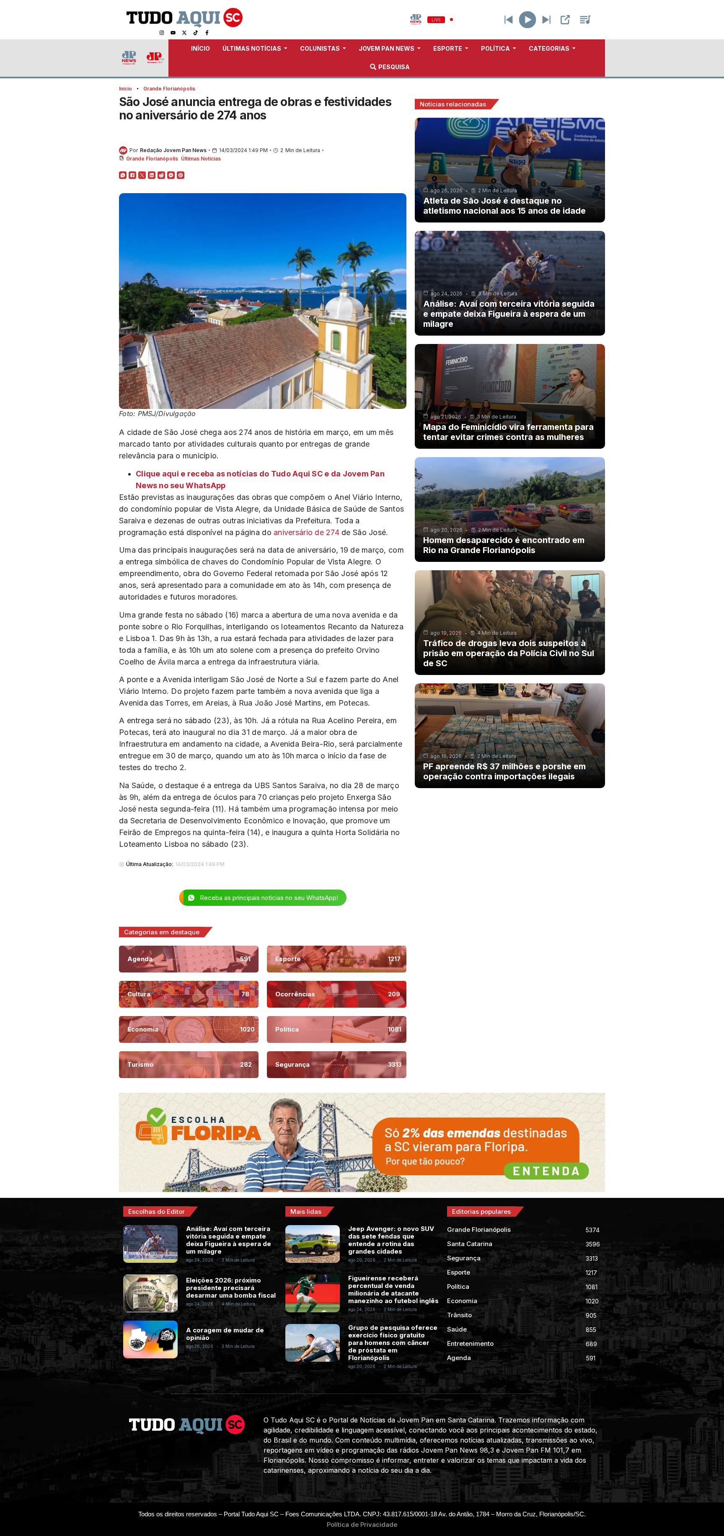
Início (125, 88)
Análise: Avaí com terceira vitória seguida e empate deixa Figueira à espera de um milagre (509, 314)
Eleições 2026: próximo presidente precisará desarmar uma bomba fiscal (231, 1287)
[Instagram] (161, 32)
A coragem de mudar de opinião (225, 1334)
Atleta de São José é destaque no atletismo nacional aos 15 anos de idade (504, 206)
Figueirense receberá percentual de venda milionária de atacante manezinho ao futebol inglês (393, 1289)
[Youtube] (173, 32)
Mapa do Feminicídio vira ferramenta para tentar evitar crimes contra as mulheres (508, 432)
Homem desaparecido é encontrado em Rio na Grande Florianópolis (503, 545)
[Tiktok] (195, 32)
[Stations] (585, 19)
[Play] (527, 19)
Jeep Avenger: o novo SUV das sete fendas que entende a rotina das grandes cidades (391, 1240)
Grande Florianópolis (169, 88)
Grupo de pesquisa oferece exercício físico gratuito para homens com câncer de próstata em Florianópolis (392, 1343)
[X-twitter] (184, 32)
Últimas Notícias (201, 158)
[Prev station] (546, 19)
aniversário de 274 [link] (306, 532)
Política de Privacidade (362, 1524)
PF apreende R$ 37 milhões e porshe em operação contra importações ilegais (504, 771)
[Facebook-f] (206, 32)
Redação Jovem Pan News (173, 150)
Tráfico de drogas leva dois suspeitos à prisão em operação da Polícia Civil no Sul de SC (508, 653)
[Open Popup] (565, 19)
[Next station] (508, 19)
